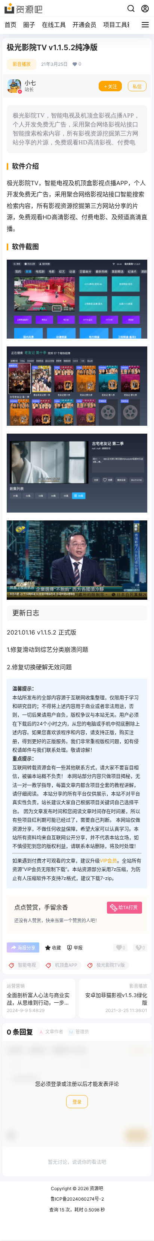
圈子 (29, 24)
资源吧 (96, 1188)
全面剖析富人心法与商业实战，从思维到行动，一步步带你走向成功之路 (38, 1002)
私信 (137, 86)
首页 (10, 24)
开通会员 (84, 24)
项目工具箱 (118, 24)
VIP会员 (108, 860)
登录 (77, 1102)
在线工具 (54, 24)
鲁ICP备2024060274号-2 (77, 1199)
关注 (112, 86)
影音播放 (22, 64)
